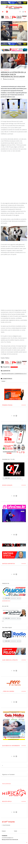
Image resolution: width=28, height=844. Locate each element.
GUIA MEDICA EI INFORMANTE (11, 745)
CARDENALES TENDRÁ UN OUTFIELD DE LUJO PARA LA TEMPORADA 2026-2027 (14, 30)
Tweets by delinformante (6, 783)
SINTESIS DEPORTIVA (8, 563)
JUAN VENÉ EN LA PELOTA (10, 660)
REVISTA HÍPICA (7, 801)
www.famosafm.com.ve (6, 600)
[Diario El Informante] (7, 12)
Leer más (14, 35)
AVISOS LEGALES (7, 485)
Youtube (15, 831)
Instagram (4, 831)
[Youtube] (23, 11)
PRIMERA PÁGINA (7, 405)
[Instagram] (20, 11)
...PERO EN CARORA (8, 691)
